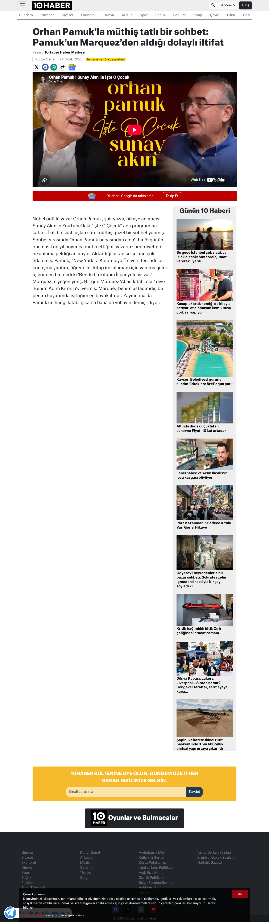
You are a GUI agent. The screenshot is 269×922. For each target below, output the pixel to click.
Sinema (86, 868)
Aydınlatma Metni (153, 852)
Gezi (246, 15)
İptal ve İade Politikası (156, 868)
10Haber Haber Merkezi (65, 52)
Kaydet (194, 792)
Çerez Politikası (34, 915)
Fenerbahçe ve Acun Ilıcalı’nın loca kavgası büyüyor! (202, 475)
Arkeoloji (87, 857)
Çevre (214, 15)
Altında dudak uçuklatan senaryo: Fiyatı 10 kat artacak (202, 429)
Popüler (179, 15)
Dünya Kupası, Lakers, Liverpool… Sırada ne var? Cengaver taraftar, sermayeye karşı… (202, 685)
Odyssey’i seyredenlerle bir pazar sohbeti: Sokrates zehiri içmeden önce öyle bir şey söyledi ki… (202, 580)
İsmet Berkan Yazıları (214, 852)
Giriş (245, 5)
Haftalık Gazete (209, 863)
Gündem (26, 15)
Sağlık (160, 15)
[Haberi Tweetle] (36, 67)
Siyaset (67, 15)
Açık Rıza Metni (151, 873)
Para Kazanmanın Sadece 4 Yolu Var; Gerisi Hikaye (204, 525)
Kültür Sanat (45, 59)
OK (240, 894)
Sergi (84, 878)
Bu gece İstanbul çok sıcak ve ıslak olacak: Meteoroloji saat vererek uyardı (202, 257)
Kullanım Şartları (152, 857)
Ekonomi (88, 15)
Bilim (231, 15)
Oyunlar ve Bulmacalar (142, 818)
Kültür (127, 15)
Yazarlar (47, 15)
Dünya (109, 15)
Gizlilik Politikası (151, 878)
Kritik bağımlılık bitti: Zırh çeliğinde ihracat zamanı (199, 631)
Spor (144, 15)
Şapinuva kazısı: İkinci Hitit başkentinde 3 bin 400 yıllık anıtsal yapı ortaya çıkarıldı (200, 745)
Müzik (85, 863)
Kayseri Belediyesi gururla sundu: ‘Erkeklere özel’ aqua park (205, 382)
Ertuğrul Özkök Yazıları (215, 857)
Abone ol (228, 5)
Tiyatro (85, 873)
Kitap (198, 15)
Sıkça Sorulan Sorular (156, 883)
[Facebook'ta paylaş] (45, 67)
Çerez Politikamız (152, 863)
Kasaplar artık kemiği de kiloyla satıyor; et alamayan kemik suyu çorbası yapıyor (204, 308)
